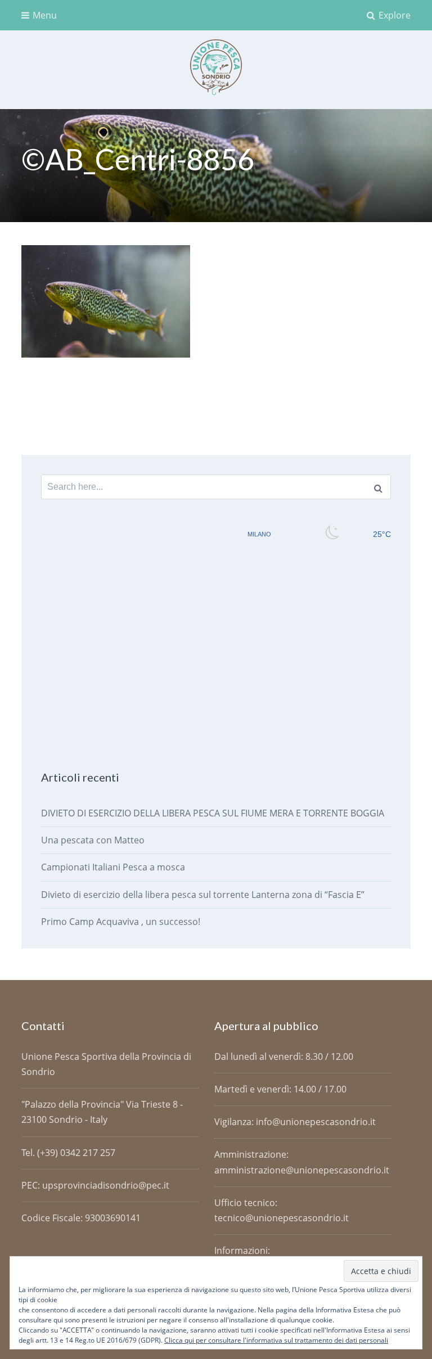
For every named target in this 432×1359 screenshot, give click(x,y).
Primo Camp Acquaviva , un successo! (120, 921)
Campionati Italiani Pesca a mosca (113, 867)
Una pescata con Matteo (93, 840)
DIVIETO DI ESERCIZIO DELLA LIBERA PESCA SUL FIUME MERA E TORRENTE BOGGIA (212, 813)
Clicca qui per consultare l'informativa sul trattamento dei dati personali (276, 1340)
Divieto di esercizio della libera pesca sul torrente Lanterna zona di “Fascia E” (202, 894)
